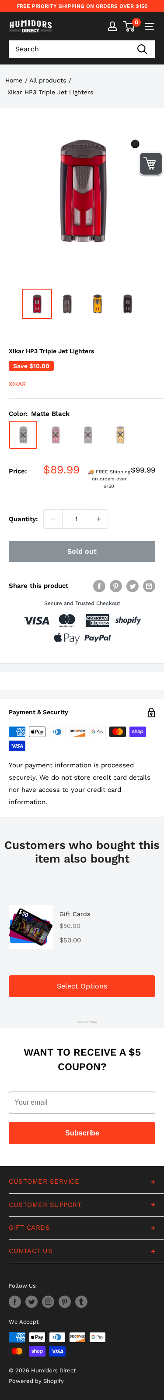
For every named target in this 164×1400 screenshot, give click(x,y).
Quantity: (23, 519)
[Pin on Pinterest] (116, 586)
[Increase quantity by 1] (99, 519)
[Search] (142, 49)
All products (47, 80)
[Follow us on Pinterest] (65, 1302)
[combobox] (69, 49)
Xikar (17, 383)
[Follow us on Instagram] (48, 1302)
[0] (129, 26)
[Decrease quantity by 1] (53, 519)
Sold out (82, 551)
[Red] (56, 435)
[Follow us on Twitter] (31, 1302)
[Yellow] (120, 435)
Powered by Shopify (36, 1381)
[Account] (112, 26)
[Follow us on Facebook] (15, 1302)
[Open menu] (149, 26)
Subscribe (82, 1133)
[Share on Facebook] (99, 586)
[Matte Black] (23, 435)
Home (13, 80)
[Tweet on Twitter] (132, 586)
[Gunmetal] (88, 435)
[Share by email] (149, 586)
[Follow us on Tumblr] (81, 1302)
